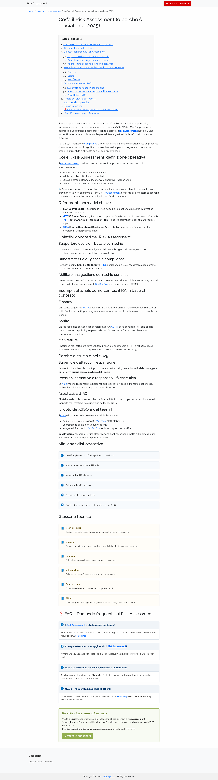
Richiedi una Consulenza (177, 3)
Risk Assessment (37, 3)
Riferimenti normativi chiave (79, 48)
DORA (66, 227)
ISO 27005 (100, 421)
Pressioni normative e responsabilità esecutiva (92, 91)
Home (30, 11)
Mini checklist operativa (76, 102)
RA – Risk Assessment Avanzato (82, 113)
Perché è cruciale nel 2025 (78, 83)
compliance (80, 636)
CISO (63, 415)
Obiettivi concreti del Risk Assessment (84, 51)
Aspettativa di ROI (77, 95)
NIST (65, 216)
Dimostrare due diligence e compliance (88, 60)
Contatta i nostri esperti (78, 735)
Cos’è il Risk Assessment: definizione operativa (88, 44)
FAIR (65, 220)
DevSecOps (101, 284)
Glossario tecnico (73, 106)
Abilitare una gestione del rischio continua (90, 63)
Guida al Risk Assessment (49, 11)
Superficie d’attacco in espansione (85, 88)
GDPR (114, 326)
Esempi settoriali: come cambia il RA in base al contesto (94, 67)
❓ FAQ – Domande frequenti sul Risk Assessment (91, 109)
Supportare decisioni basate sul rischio (88, 56)
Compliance (90, 143)
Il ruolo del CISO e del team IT (80, 98)
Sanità (71, 75)
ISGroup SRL (109, 776)
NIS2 (104, 265)
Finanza (71, 72)
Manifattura (74, 79)
